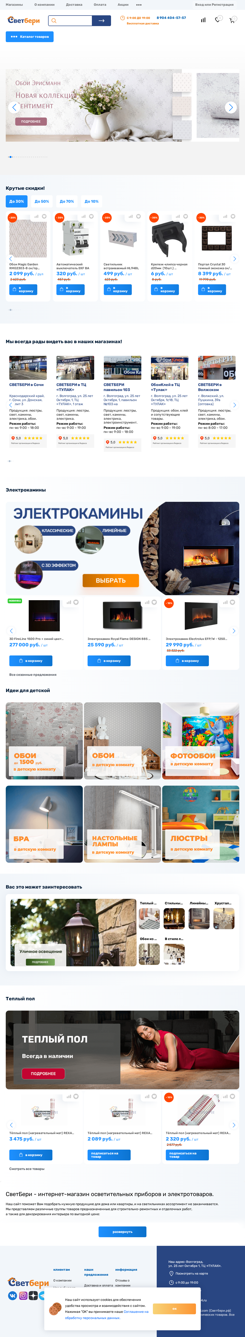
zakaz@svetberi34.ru (191, 1300)
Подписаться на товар (104, 1155)
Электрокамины (26, 490)
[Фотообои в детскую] (200, 741)
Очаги (157, 1237)
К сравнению (36, 217)
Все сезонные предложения (32, 675)
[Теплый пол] (122, 1088)
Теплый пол (20, 998)
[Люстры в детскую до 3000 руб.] (200, 825)
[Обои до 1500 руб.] (44, 741)
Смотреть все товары (27, 1169)
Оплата (100, 5)
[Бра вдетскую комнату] (44, 825)
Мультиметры (209, 1237)
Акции (123, 5)
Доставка (74, 5)
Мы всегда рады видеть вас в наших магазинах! (64, 341)
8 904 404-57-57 (171, 18)
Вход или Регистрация (214, 5)
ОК (175, 1309)
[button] (8, 156)
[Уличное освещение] (74, 932)
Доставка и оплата (98, 1285)
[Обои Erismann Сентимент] (122, 105)
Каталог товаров (34, 37)
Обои (64, 1237)
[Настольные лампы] (122, 825)
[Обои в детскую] (122, 741)
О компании (44, 5)
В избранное (44, 217)
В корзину (26, 289)
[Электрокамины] (122, 594)
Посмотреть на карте (192, 1273)
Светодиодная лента (123, 1237)
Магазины (14, 5)
